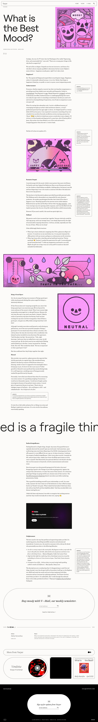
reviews (5, 6)
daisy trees (83, 553)
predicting (80, 201)
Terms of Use (53, 719)
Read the (48, 612)
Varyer (5, 4)
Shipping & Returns (61, 719)
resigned (62, 93)
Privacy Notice (45, 719)
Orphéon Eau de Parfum (63, 579)
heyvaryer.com (88, 689)
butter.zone (13, 638)
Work (82, 3)
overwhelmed (30, 93)
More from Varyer (15, 652)
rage (46, 93)
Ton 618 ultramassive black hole (35, 476)
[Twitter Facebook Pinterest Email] (4, 54)
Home (77, 3)
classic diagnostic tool (83, 89)
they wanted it (62, 203)
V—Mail (89, 3)
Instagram (7, 689)
